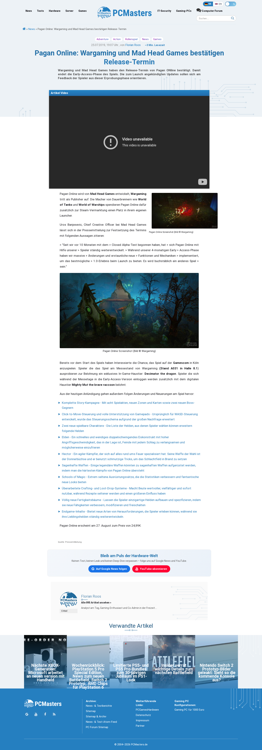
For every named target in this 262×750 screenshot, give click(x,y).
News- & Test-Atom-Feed (101, 721)
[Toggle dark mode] (230, 4)
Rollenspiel (131, 39)
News (28, 10)
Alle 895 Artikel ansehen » (96, 602)
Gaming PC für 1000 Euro (189, 709)
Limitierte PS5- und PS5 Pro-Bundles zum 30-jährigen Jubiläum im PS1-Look (131, 672)
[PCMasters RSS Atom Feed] (54, 714)
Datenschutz (143, 715)
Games (82, 10)
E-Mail (64, 611)
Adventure (103, 39)
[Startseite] (24, 29)
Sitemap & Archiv (96, 716)
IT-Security (164, 10)
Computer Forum (211, 10)
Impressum (142, 720)
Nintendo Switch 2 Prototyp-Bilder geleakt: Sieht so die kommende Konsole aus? (216, 672)
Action (117, 39)
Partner (140, 725)
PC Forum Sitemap (97, 727)
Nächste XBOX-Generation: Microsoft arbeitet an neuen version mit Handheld (46, 672)
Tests (40, 10)
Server (69, 10)
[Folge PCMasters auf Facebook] (45, 714)
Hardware (54, 10)
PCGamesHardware (147, 709)
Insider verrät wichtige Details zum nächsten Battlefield (174, 669)
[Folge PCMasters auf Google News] (27, 714)
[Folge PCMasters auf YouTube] (36, 714)
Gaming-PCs (183, 10)
